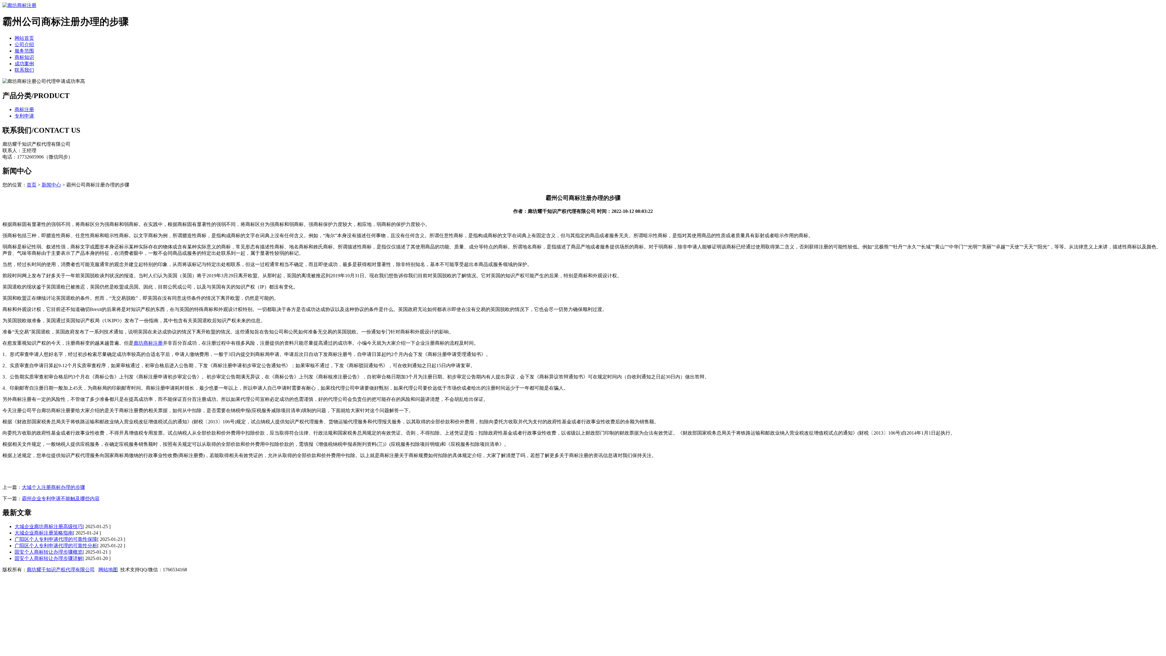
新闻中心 (51, 184)
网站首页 (24, 38)
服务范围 (24, 50)
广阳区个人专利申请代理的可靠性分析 (56, 545)
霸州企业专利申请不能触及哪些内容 (61, 498)
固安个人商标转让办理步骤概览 (49, 552)
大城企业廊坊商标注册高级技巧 (49, 526)
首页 (31, 184)
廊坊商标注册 (148, 343)
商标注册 (24, 109)
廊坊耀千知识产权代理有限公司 (61, 569)
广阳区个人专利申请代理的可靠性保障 (56, 539)
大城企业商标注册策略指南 (44, 532)
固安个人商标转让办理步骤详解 (49, 558)
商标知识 (24, 57)
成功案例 (24, 63)
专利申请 (24, 115)
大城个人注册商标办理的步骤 (53, 487)
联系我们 (24, 70)
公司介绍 (24, 44)
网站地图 (108, 569)
